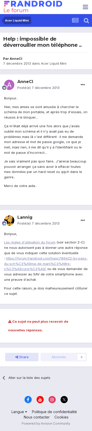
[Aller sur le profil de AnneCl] (9, 85)
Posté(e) (38, 88)
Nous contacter (37, 417)
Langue (18, 412)
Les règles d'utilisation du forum (29, 242)
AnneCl (16, 58)
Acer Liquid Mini (53, 63)
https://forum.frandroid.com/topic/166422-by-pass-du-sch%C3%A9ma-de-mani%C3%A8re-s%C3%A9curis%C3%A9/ (46, 263)
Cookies (61, 417)
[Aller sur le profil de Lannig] (9, 220)
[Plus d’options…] (83, 85)
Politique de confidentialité (54, 412)
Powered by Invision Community (46, 423)
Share (23, 357)
